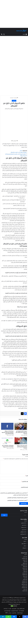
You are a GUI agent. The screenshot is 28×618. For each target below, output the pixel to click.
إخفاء (21, 150)
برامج (25, 545)
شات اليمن (25, 579)
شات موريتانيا (24, 587)
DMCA (6, 612)
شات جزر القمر (24, 584)
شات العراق (25, 563)
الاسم (26, 475)
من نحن (9, 612)
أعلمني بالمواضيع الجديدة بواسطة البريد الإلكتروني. (17, 500)
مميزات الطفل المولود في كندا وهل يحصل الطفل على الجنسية (21, 432)
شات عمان (25, 576)
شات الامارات (24, 590)
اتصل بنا (9, 608)
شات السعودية (24, 564)
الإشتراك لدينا (21, 610)
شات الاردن (25, 556)
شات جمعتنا (23, 527)
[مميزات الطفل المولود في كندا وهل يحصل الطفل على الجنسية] (21, 426)
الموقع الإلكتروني (24, 487)
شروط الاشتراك (20, 612)
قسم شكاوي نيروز (20, 608)
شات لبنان (25, 561)
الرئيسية (15, 97)
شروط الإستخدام (7, 610)
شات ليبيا (25, 577)
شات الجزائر (25, 566)
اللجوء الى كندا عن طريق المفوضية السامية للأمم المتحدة (22, 447)
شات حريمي (23, 522)
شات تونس (25, 569)
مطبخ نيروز (24, 543)
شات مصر (25, 589)
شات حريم (24, 525)
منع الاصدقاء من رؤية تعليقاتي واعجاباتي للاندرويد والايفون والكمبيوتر (7, 432)
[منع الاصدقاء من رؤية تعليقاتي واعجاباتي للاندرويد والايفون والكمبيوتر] (7, 426)
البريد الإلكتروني (24, 481)
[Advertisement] (14, 14)
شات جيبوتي (24, 585)
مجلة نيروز (14, 612)
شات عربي (24, 529)
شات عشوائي (23, 531)
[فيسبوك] (25, 413)
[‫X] (22, 413)
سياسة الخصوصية (14, 610)
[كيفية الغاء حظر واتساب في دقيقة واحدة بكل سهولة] (7, 440)
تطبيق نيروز (14, 608)
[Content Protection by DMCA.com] (14, 606)
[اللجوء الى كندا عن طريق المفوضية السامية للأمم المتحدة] (21, 440)
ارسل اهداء (6, 608)
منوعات (11, 97)
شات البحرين (24, 572)
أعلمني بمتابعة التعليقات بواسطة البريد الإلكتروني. (17, 497)
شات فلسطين (24, 558)
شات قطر (25, 571)
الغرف (24, 541)
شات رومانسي (23, 534)
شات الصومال (24, 582)
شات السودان (24, 581)
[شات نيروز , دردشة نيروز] (21, 30)
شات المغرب (24, 568)
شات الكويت (24, 574)
